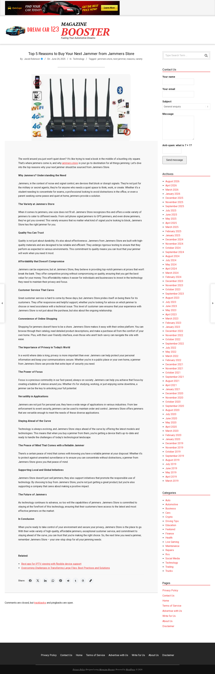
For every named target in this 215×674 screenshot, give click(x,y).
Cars (167, 512)
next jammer (119, 59)
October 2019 (173, 451)
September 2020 (174, 405)
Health (169, 537)
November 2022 (174, 335)
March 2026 (171, 189)
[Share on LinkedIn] (45, 581)
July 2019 (170, 464)
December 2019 (174, 443)
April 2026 (171, 185)
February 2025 (173, 231)
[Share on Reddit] (68, 581)
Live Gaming (172, 541)
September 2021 (174, 376)
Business (170, 508)
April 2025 (171, 222)
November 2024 (174, 243)
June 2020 (171, 418)
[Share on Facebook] (30, 581)
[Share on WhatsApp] (53, 581)
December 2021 (174, 364)
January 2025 (172, 235)
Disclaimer (168, 626)
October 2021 (173, 372)
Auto (167, 500)
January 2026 (172, 193)
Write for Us (169, 615)
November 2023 (174, 285)
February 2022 (173, 360)
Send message (174, 159)
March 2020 (171, 430)
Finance (169, 533)
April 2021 (171, 385)
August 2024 (172, 256)
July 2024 (170, 260)
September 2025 (174, 206)
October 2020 (173, 401)
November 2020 (174, 397)
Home (165, 600)
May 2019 (170, 472)
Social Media (172, 558)
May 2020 (170, 422)
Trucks (169, 570)
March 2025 (171, 227)
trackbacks (40, 602)
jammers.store (70, 163)
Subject (166, 101)
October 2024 (173, 247)
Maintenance (172, 546)
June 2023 (171, 306)
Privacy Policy (170, 590)
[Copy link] (91, 581)
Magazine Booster (107, 669)
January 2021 (172, 389)
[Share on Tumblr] (76, 581)
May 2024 (170, 264)
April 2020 (171, 426)
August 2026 (172, 181)
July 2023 (170, 302)
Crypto (169, 516)
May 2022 (170, 351)
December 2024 (174, 239)
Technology (78, 59)
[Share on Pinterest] (60, 581)
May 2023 (170, 310)
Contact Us (168, 595)
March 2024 (171, 272)
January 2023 (172, 326)
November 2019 (174, 447)
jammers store (105, 59)
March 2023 (171, 318)
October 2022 (173, 339)
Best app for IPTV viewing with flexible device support (51, 563)
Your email (168, 89)
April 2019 (171, 476)
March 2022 (171, 356)
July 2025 (170, 210)
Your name (168, 76)
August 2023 (172, 297)
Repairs (169, 550)
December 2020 (174, 393)
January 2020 (172, 439)
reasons (131, 59)
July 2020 (170, 414)
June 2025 (171, 214)
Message (168, 113)
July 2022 (170, 347)
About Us (167, 621)
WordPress (130, 669)
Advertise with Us (172, 610)
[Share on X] (38, 581)
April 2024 (171, 268)
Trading (169, 566)
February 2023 (173, 322)
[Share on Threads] (83, 581)
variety (139, 59)
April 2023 (171, 314)
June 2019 (171, 468)
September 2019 (174, 455)
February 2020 (173, 435)
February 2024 (173, 276)
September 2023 (174, 293)
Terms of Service (171, 605)
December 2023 (174, 281)
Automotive (171, 504)
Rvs (167, 554)
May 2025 (170, 218)
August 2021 (172, 380)
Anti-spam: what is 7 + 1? (177, 145)
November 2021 (174, 368)
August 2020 (172, 410)
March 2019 (171, 480)
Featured (170, 529)
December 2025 (174, 197)
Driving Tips (172, 521)
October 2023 (173, 289)
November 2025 (174, 202)
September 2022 (174, 343)
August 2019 (172, 460)
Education (170, 525)
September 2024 (174, 252)
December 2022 (174, 331)
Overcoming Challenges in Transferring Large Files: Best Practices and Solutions (65, 567)
